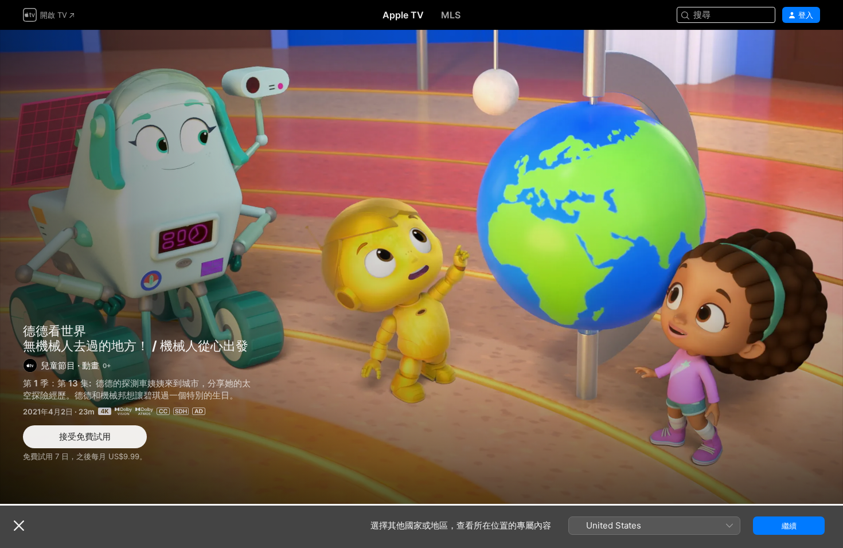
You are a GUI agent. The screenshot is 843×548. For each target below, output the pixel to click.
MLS (450, 15)
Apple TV (403, 15)
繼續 (789, 525)
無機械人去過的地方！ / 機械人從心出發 (421, 267)
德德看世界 (54, 330)
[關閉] (19, 525)
